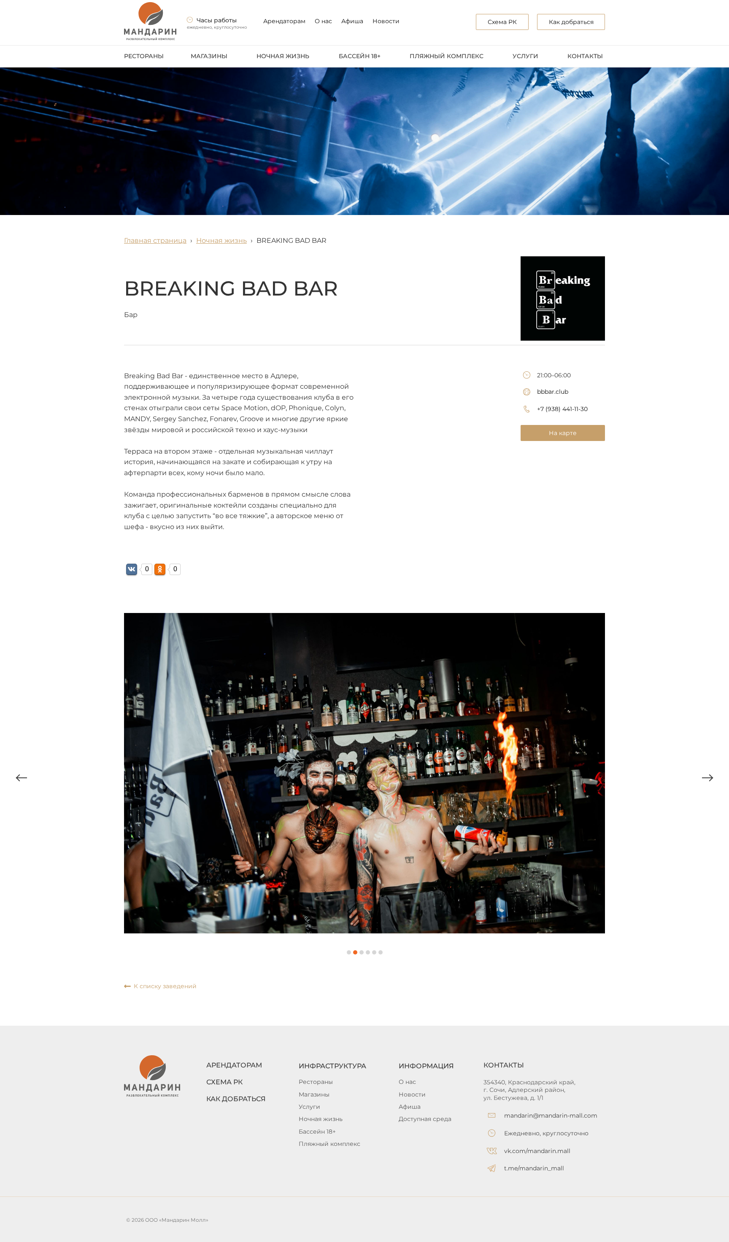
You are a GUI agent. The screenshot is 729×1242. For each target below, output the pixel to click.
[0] (131, 569)
